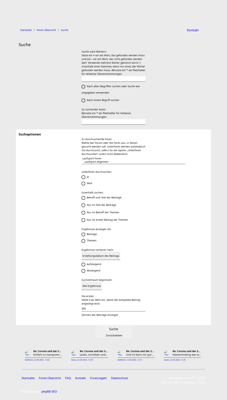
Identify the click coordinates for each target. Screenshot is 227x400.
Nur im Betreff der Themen (103, 212)
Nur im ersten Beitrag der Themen (107, 219)
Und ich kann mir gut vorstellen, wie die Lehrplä (140, 354)
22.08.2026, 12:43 (41, 360)
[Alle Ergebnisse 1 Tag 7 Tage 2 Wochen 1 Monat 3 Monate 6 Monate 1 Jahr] (113, 286)
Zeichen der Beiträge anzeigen (100, 315)
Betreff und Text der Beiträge (104, 197)
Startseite (28, 378)
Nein (89, 183)
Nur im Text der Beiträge (101, 205)
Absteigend (93, 270)
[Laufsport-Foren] (133, 158)
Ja (88, 176)
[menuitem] (193, 30)
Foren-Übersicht (50, 378)
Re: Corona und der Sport (47, 351)
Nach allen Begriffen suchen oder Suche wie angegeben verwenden (111, 89)
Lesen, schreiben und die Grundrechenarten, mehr (94, 354)
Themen (91, 240)
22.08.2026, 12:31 (134, 360)
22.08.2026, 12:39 (85, 360)
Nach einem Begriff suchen (103, 100)
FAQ (68, 378)
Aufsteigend (94, 264)
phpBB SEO (49, 391)
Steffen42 (29, 360)
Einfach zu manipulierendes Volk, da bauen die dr (47, 354)
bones (73, 360)
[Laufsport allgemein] (133, 161)
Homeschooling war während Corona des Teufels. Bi (187, 354)
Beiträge (92, 234)
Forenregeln (98, 378)
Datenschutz (119, 378)
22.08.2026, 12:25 (178, 360)
